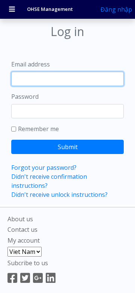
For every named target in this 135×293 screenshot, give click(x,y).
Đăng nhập (116, 9)
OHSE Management (50, 9)
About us (20, 219)
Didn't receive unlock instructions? (59, 194)
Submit (68, 147)
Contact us (23, 229)
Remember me (38, 129)
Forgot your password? (43, 167)
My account (24, 240)
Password (25, 96)
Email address (30, 64)
